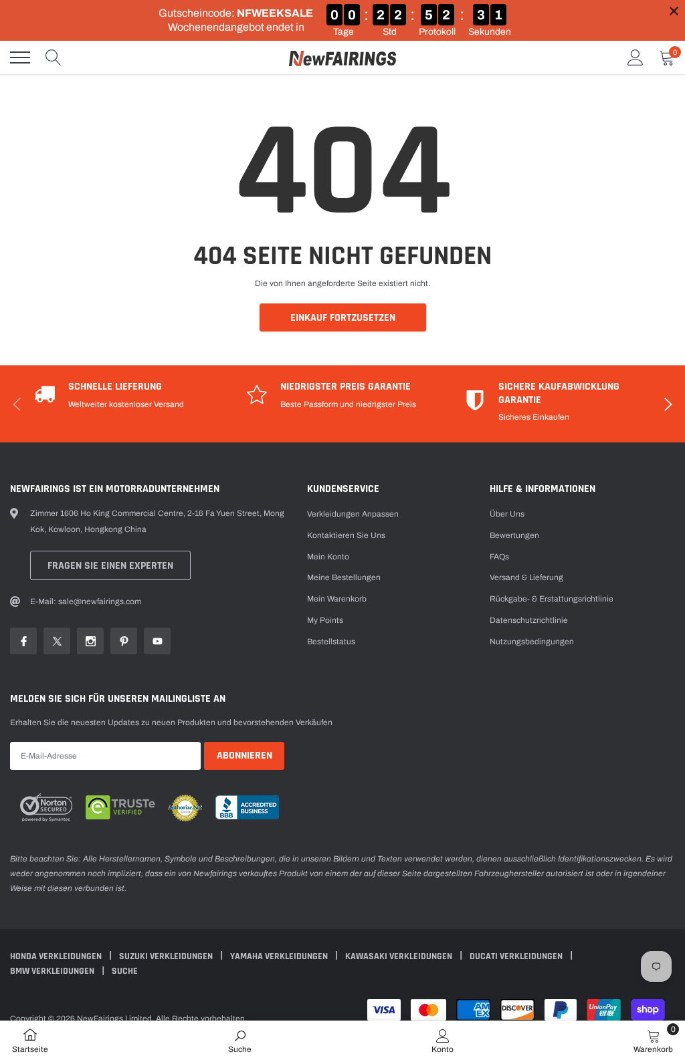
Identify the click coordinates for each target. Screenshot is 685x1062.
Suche (125, 971)
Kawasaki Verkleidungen (399, 956)
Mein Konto (328, 556)
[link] (23, 641)
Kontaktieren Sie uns (346, 535)
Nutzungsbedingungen (532, 641)
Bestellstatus (331, 641)
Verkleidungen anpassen (353, 514)
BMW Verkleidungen (53, 971)
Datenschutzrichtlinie (529, 620)
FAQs (499, 556)
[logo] (342, 57)
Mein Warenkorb (337, 599)
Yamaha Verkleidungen (280, 956)
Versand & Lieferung (526, 577)
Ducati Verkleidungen (517, 956)
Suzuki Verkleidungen (167, 956)
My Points (325, 620)
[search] (53, 57)
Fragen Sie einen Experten (110, 566)
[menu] (20, 57)
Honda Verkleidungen (57, 956)
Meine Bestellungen (344, 577)
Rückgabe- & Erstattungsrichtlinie (551, 599)
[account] (635, 57)
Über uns (507, 514)
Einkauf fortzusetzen (342, 318)
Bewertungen (514, 535)
